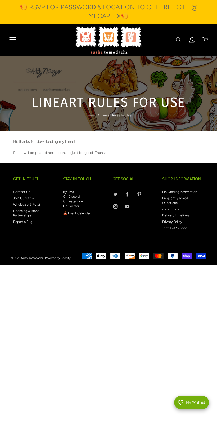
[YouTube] (127, 206)
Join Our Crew (23, 198)
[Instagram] (115, 206)
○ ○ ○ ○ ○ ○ (170, 209)
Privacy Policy (172, 222)
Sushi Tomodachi (32, 258)
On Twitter (71, 206)
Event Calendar (79, 213)
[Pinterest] (139, 194)
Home (90, 115)
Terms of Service (174, 228)
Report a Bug (22, 222)
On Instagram (73, 201)
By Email (69, 192)
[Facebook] (127, 194)
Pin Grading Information (179, 192)
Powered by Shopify (58, 258)
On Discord (71, 196)
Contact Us (21, 192)
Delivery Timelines (175, 215)
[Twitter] (115, 194)
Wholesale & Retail (27, 204)
